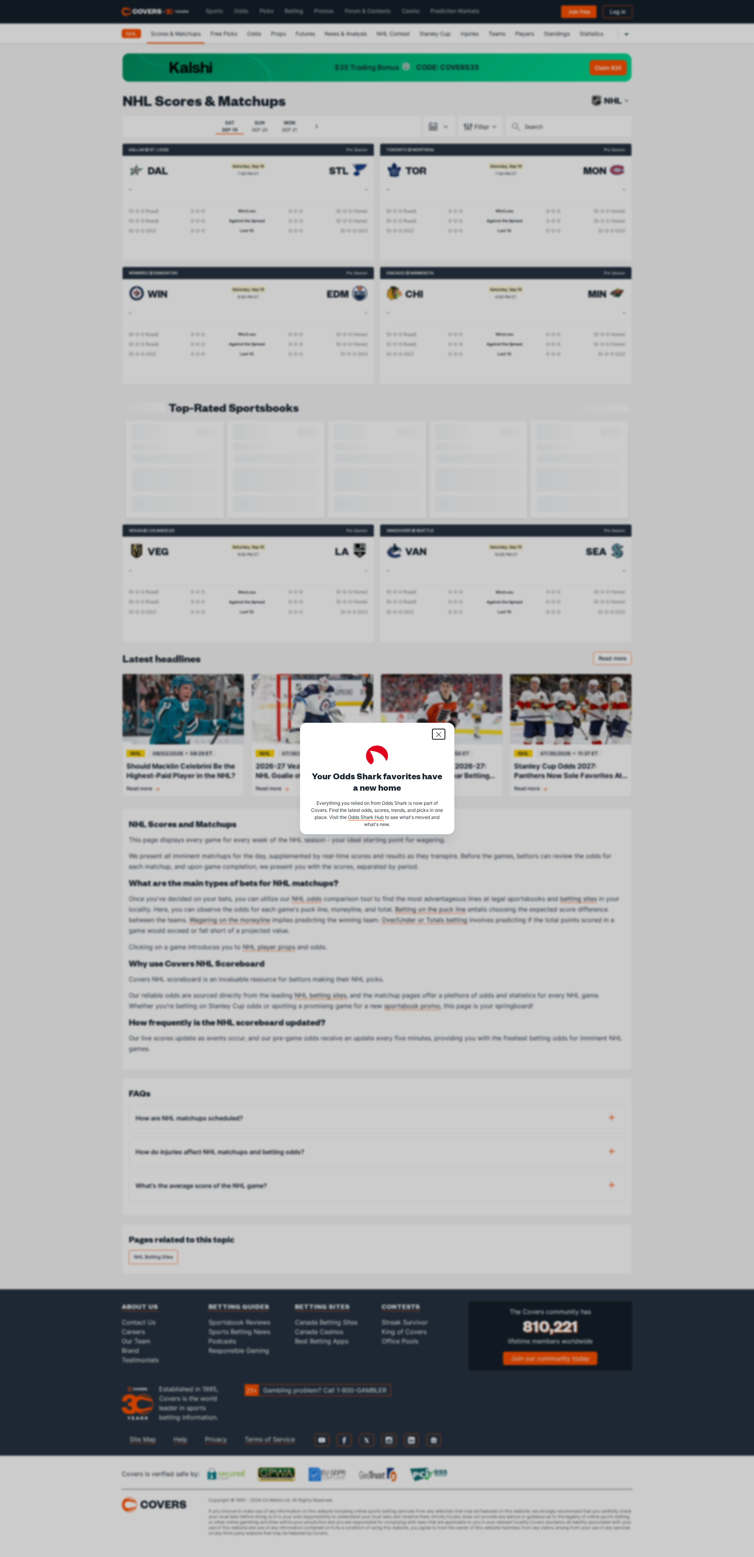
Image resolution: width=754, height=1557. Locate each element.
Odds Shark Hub (366, 817)
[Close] (438, 734)
